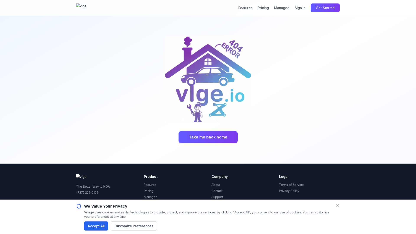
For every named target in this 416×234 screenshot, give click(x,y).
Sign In (300, 8)
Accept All (96, 226)
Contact (217, 191)
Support (217, 197)
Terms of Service (291, 185)
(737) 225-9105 (87, 192)
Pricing (263, 8)
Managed (281, 8)
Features (245, 8)
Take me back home (208, 137)
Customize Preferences (133, 226)
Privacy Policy (289, 191)
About (215, 185)
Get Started (325, 8)
